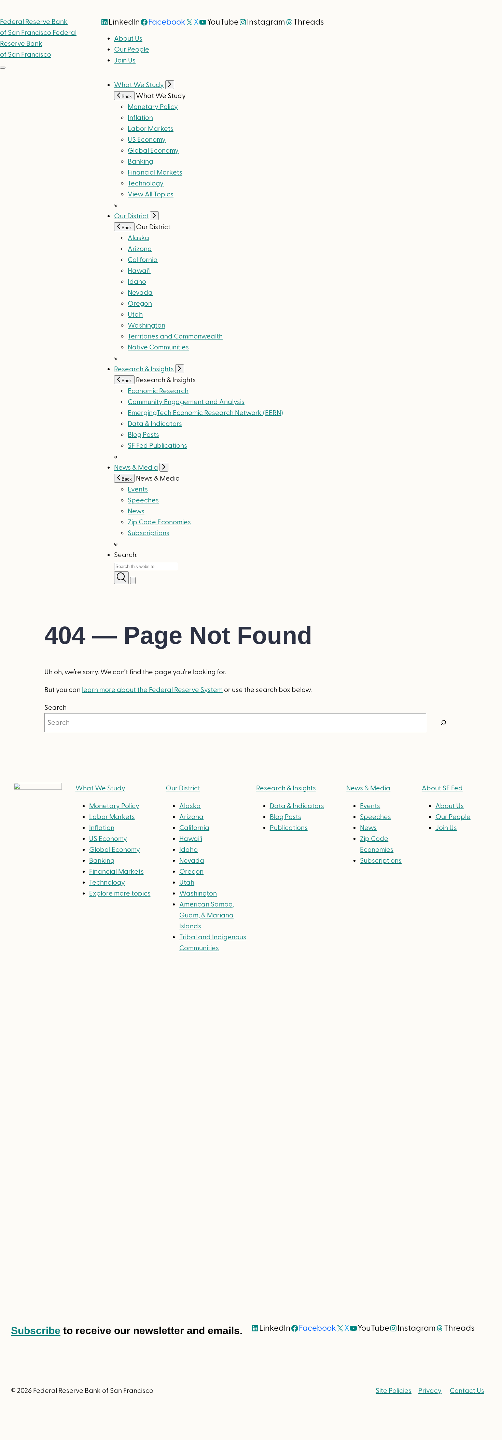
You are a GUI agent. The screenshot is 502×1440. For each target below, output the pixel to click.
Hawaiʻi (139, 270)
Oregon (140, 303)
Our (183, 788)
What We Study (139, 85)
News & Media (136, 467)
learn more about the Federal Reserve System (152, 690)
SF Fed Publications (157, 445)
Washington (146, 325)
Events (138, 489)
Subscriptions (381, 860)
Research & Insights (144, 369)
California (143, 259)
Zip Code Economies (159, 522)
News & (368, 788)
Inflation (140, 117)
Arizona (140, 249)
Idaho (137, 281)
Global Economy (153, 150)
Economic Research (158, 391)
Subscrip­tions (148, 533)
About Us (128, 38)
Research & (286, 788)
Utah (135, 314)
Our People (131, 49)
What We (100, 788)
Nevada (140, 292)
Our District (131, 216)
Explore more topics (120, 893)
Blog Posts (143, 434)
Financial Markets (155, 172)
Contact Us (467, 1390)
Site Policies (394, 1390)
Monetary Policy (153, 106)
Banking (140, 161)
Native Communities (158, 347)
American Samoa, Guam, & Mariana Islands (206, 915)
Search (55, 707)
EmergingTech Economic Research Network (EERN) (205, 413)
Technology (146, 183)
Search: (126, 555)
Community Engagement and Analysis (186, 402)
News (136, 511)
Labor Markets (150, 128)
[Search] (444, 722)
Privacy (430, 1390)
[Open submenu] (169, 84)
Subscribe (35, 1330)
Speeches (143, 500)
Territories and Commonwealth (175, 336)
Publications (289, 827)
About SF (442, 788)
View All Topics (150, 194)
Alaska (138, 238)
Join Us (125, 60)
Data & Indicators (155, 423)
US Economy (147, 139)
